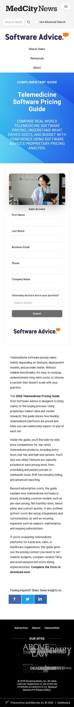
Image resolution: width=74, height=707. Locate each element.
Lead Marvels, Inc (34, 702)
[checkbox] (35, 22)
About (36, 628)
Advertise (21, 628)
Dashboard (63, 702)
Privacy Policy (43, 689)
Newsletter (52, 628)
